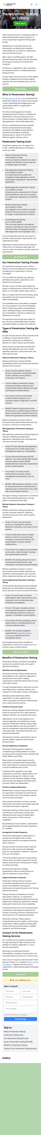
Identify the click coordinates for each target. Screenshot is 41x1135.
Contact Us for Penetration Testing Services (20, 1048)
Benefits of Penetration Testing (15, 1045)
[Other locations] (31, 4)
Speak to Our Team (20, 652)
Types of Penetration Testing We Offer (18, 1042)
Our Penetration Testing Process (16, 1038)
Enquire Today (20, 89)
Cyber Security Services (13, 98)
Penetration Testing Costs (13, 1035)
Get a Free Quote (20, 257)
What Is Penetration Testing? (15, 1031)
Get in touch (20, 23)
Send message (20, 1019)
